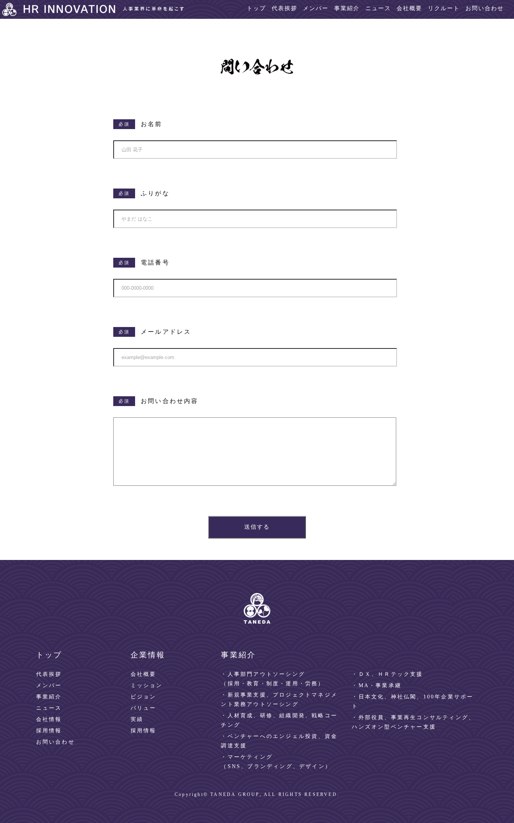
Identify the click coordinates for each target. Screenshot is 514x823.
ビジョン (144, 697)
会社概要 (409, 8)
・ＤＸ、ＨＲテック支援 (387, 674)
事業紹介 (347, 8)
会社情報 (49, 719)
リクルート (444, 8)
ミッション (147, 685)
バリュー (144, 708)
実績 (137, 719)
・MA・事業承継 (376, 685)
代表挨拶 (284, 8)
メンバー (315, 8)
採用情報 (49, 730)
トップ (256, 8)
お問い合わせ (484, 8)
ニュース (378, 8)
